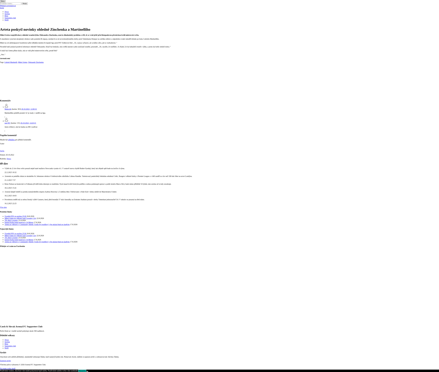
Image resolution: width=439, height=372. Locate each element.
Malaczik (8, 109)
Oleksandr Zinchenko (36, 62)
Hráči (7, 20)
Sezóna (7, 14)
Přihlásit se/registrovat (8, 6)
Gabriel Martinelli (10, 62)
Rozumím (82, 371)
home (2, 8)
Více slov (3, 207)
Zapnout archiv (5, 361)
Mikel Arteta (22, 62)
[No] (87, 371)
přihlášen (11, 140)
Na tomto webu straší (7, 368)
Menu (3, 1)
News (7, 12)
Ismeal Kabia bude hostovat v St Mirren (19, 222)
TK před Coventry (11, 220)
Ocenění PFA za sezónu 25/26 (15, 216)
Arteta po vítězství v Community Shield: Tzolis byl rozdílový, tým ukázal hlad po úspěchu (37, 224)
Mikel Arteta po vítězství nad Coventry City (20, 218)
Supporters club (10, 18)
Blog (6, 16)
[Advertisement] (68, 81)
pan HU (7, 123)
